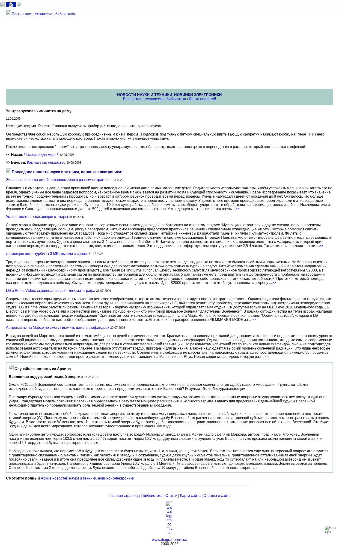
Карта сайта (190, 496)
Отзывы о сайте (217, 496)
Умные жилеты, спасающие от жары (37, 217)
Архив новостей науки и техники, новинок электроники (87, 478)
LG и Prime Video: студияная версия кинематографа (50, 291)
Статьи (171, 496)
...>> (236, 209)
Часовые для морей (41, 155)
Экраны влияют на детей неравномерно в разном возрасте (57, 180)
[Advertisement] (144, 52)
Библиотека (153, 496)
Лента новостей (202, 99)
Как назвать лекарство (46, 162)
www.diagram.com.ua (169, 540)
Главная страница (124, 496)
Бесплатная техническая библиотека (43, 14)
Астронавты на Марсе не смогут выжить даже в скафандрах (57, 327)
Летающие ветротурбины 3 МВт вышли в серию (47, 254)
